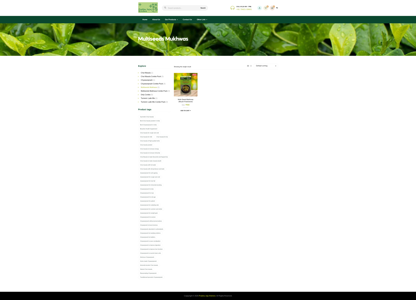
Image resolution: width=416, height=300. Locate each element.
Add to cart (184, 110)
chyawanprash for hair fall (147, 181)
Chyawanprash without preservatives (151, 221)
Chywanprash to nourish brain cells (150, 253)
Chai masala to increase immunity (150, 153)
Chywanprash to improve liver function (151, 249)
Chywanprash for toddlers (147, 237)
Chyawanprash (147, 80)
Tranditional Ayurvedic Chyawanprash (151, 277)
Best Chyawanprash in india (148, 125)
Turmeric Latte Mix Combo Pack (153, 102)
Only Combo (145, 95)
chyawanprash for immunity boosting (151, 185)
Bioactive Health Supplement (148, 129)
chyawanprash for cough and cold (150, 177)
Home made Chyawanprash (148, 261)
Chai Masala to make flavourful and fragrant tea (154, 157)
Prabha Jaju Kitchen (207, 296)
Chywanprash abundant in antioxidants (151, 229)
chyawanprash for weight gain (149, 213)
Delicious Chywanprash (147, 257)
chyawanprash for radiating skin (149, 205)
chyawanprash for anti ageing (149, 173)
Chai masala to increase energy (149, 149)
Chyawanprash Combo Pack (152, 84)
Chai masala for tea (162, 137)
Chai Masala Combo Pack (151, 76)
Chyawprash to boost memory (149, 225)
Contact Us (187, 19)
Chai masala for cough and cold (149, 133)
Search (203, 8)
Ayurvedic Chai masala (147, 117)
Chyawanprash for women (148, 217)
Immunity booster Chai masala (149, 265)
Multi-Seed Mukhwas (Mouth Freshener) (185, 101)
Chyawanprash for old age (148, 197)
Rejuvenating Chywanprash (148, 273)
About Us (156, 19)
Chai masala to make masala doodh (150, 161)
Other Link (201, 19)
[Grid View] (248, 65)
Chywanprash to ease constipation (150, 241)
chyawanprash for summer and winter (151, 209)
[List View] (251, 65)
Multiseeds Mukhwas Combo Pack (154, 91)
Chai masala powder (146, 145)
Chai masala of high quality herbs (150, 141)
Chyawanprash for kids (147, 189)
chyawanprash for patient (147, 201)
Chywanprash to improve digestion (150, 245)
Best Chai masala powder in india (150, 121)
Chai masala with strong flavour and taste (152, 169)
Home (144, 19)
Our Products (170, 19)
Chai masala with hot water (148, 165)
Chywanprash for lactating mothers (150, 233)
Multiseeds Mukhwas (149, 87)
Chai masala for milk (146, 137)
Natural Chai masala (146, 269)
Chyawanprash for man (147, 193)
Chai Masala (146, 73)
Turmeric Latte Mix (148, 98)
